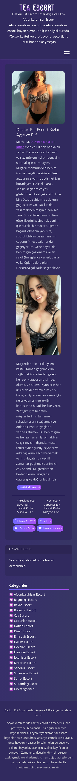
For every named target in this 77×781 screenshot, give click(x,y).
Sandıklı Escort (24, 668)
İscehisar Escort (25, 657)
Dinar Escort (23, 631)
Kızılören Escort (25, 663)
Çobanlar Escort (25, 621)
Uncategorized (24, 689)
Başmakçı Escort (25, 600)
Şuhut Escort (23, 678)
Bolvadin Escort (25, 610)
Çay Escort (21, 615)
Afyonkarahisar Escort (29, 594)
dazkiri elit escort (29, 487)
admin (47, 521)
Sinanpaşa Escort (26, 673)
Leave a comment (52, 528)
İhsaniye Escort (24, 652)
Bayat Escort (23, 605)
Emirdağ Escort (25, 636)
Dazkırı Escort (27, 528)
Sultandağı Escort (26, 684)
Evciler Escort (23, 642)
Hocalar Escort (24, 647)
